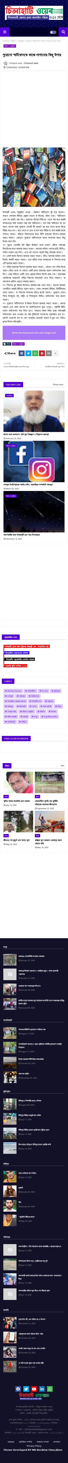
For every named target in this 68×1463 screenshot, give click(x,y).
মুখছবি (20, 1187)
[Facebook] (22, 353)
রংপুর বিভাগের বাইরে (50, 716)
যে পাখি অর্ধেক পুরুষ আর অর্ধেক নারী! (31, 1362)
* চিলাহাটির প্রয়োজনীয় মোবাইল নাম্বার (19, 659)
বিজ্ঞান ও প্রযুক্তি (17, 40)
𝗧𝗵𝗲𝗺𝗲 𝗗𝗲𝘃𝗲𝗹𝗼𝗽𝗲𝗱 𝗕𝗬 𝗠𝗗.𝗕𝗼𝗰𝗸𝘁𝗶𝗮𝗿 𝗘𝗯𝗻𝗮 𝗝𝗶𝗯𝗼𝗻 (32, 1449)
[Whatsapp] (35, 353)
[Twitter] (28, 353)
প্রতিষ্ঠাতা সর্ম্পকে (25, 1441)
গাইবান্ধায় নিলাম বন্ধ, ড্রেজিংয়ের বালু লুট (33, 1260)
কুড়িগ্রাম (57, 690)
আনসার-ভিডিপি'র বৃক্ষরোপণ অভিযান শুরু (32, 1029)
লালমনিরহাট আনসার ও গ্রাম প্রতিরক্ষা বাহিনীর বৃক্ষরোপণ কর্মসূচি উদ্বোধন (40, 1045)
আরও (62, 765)
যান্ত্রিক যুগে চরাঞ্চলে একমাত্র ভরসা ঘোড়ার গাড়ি (48, 841)
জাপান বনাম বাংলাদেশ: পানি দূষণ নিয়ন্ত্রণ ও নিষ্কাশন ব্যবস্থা (26, 434)
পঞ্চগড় (34, 706)
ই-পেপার (45, 690)
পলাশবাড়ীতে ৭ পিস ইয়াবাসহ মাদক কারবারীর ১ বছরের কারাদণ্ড (39, 1246)
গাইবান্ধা (22, 696)
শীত (19, 1202)
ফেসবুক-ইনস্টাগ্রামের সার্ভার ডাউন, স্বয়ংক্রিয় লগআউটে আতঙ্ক (28, 484)
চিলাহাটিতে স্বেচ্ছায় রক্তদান (17, 701)
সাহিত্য (24, 721)
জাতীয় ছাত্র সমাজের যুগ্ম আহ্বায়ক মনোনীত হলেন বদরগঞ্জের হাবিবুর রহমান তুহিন (41, 1002)
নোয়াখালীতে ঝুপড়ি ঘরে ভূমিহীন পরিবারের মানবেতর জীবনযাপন (46, 802)
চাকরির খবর (35, 696)
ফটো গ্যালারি (47, 706)
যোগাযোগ (56, 1441)
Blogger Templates (28, 1453)
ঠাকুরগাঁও (50, 701)
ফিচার (59, 706)
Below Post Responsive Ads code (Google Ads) (34, 332)
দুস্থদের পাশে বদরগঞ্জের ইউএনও (29, 985)
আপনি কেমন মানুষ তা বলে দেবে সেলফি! (31, 1348)
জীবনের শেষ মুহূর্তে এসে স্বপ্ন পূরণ (16, 840)
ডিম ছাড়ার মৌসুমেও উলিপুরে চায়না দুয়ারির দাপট (34, 1144)
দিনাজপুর (10, 706)
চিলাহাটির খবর (36, 701)
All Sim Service (14, 690)
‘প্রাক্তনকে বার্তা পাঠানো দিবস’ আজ (30, 1333)
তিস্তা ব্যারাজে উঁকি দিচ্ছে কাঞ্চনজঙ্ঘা (31, 1059)
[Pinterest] (42, 353)
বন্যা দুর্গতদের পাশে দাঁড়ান (27, 1173)
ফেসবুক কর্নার (12, 711)
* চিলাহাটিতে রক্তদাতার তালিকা (16, 652)
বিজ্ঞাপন (42, 711)
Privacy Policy (34, 1445)
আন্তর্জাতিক (31, 690)
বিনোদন (53, 711)
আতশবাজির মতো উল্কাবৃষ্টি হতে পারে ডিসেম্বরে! (21, 534)
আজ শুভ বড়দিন (23, 1073)
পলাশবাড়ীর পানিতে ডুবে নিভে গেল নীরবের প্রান (34, 1290)
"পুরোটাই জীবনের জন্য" (26, 1216)
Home (6, 40)
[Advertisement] (34, 107)
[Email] (49, 353)
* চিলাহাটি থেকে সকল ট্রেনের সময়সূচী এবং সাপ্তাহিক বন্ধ (26, 646)
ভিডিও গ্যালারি (12, 716)
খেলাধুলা (10, 696)
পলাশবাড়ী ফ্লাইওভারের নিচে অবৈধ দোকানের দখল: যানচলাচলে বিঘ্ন (39, 1277)
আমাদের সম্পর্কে (43, 1441)
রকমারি (25, 716)
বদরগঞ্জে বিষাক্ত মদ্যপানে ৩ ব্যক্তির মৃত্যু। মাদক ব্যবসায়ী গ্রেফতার (38, 972)
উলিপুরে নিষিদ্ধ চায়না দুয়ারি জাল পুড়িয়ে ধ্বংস (33, 1129)
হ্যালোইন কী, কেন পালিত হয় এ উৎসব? (32, 1319)
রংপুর (35, 716)
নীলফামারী (22, 706)
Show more (58, 384)
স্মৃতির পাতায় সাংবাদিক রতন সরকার (16, 801)
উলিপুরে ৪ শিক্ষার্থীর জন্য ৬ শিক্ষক (29, 1100)
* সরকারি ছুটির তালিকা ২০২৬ (15, 665)
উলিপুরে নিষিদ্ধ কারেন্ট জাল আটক (29, 1115)
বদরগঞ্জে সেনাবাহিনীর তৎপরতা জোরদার (31, 956)
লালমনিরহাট (11, 721)
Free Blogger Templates (43, 1454)
